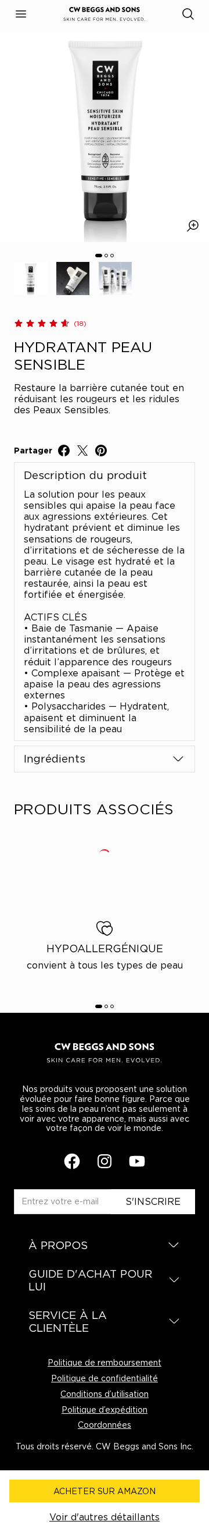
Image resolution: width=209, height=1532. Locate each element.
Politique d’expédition (104, 1409)
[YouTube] (137, 1161)
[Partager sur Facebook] (64, 451)
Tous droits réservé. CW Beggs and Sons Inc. (104, 1446)
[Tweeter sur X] (82, 451)
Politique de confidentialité (104, 1378)
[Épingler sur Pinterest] (101, 451)
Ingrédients (54, 758)
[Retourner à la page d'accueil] (104, 1053)
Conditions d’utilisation (104, 1393)
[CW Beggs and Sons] (104, 14)
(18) (80, 323)
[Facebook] (72, 1161)
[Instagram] (104, 1161)
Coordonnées (104, 1424)
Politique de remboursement (104, 1362)
